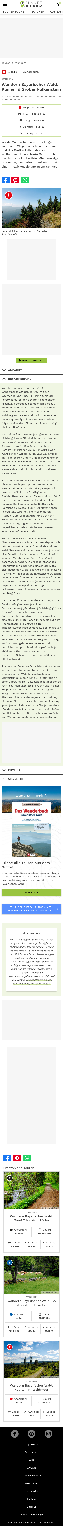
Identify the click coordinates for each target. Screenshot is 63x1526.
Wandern (20, 62)
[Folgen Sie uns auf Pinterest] (31, 1434)
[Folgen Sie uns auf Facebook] (15, 1434)
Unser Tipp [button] (17, 778)
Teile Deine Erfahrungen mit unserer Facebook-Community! (30, 909)
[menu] (5, 4)
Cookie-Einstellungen (32, 1514)
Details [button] (14, 770)
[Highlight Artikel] (58, 4)
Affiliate (31, 1467)
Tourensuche (13, 11)
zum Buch (31, 892)
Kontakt (31, 1499)
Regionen (37, 11)
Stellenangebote (31, 1475)
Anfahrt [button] (15, 370)
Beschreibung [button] (20, 378)
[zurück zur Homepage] (31, 4)
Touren (6, 62)
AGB (31, 1460)
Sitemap (31, 1506)
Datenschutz (32, 1452)
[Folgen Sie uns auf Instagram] (48, 1434)
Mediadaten (31, 1483)
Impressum (31, 1444)
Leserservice (31, 1491)
